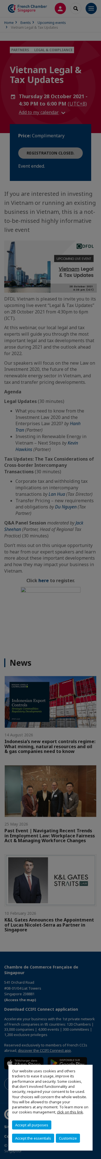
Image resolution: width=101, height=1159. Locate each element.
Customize (68, 1138)
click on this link (70, 1112)
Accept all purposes (31, 1124)
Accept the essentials (33, 1138)
